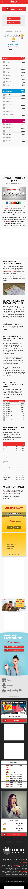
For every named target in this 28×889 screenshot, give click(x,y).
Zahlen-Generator (17, 865)
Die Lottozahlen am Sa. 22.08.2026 (16, 765)
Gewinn (9, 221)
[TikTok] (17, 842)
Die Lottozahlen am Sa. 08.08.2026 (16, 782)
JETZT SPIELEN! (17, 527)
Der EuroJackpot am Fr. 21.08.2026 (16, 767)
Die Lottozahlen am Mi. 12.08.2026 (16, 778)
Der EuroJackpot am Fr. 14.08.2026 (16, 776)
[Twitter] (20, 842)
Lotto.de (5, 491)
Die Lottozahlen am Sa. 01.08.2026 (16, 786)
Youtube (8, 270)
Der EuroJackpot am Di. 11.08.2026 (16, 780)
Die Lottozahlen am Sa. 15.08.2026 (16, 774)
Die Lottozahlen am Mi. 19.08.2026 (16, 769)
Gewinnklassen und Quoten (13, 53)
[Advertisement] (14, 160)
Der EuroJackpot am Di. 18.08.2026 (16, 772)
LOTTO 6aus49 (8, 208)
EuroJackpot (22, 861)
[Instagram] (11, 842)
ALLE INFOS (10, 527)
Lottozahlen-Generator (20, 317)
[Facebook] (7, 842)
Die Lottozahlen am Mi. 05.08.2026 (16, 784)
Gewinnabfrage (23, 871)
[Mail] (14, 842)
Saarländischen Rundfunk (11, 271)
